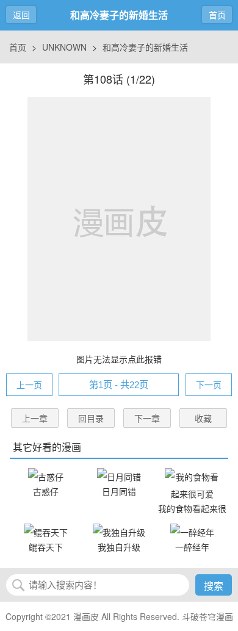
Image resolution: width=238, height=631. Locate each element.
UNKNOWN (64, 47)
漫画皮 (86, 616)
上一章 (35, 418)
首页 (217, 15)
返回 (21, 15)
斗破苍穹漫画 (207, 616)
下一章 (147, 418)
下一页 (209, 384)
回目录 (91, 418)
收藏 (203, 418)
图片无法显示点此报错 (119, 359)
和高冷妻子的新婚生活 (145, 47)
